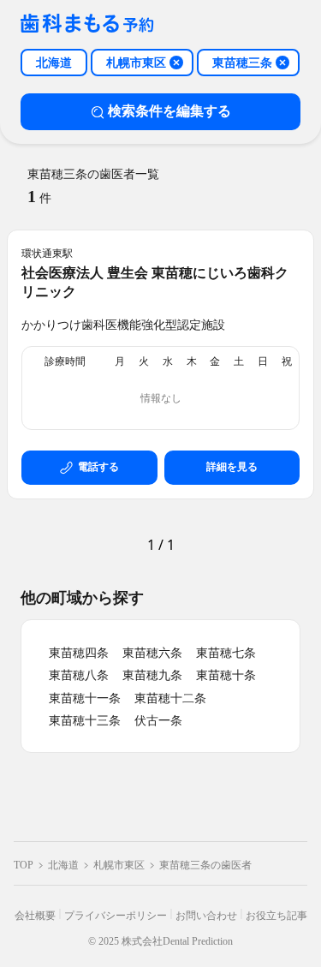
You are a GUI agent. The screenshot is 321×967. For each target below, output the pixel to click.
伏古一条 (158, 720)
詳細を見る (232, 467)
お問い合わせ (206, 916)
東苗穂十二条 (170, 698)
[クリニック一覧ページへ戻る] (87, 24)
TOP (23, 865)
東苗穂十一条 (85, 698)
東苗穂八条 (79, 675)
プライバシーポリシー (115, 916)
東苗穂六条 (152, 653)
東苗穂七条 (226, 653)
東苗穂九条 (152, 675)
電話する (98, 467)
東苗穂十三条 (85, 720)
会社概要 (35, 916)
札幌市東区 (119, 865)
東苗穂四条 (79, 653)
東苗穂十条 (226, 675)
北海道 (63, 865)
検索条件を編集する (169, 111)
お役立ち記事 (276, 916)
